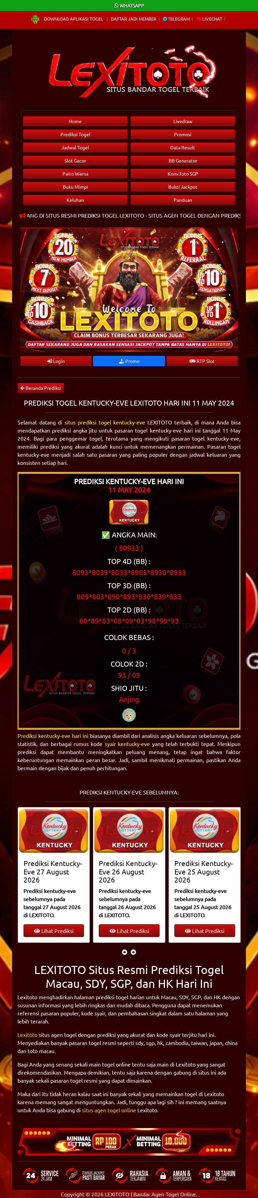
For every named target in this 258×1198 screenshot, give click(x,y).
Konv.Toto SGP (183, 174)
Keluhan (75, 200)
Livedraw (182, 121)
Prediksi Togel (75, 134)
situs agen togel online (109, 1110)
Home (75, 121)
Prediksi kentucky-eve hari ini (52, 735)
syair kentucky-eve (127, 743)
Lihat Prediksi (57, 930)
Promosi (182, 134)
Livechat (211, 19)
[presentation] (124, 952)
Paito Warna (75, 174)
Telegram (178, 19)
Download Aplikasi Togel (73, 19)
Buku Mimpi (75, 187)
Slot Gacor (75, 160)
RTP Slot (205, 361)
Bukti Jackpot (183, 187)
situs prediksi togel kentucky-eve (104, 422)
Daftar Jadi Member (133, 19)
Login (58, 361)
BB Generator (183, 160)
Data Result (182, 147)
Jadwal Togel (75, 147)
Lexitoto (27, 1034)
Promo (131, 361)
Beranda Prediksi (43, 388)
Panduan (183, 200)
